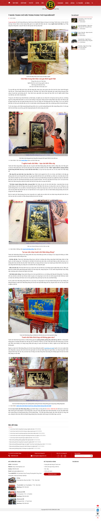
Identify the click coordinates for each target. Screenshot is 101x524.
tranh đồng (24, 160)
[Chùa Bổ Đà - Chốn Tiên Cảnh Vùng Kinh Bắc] (74, 20)
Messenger (98, 515)
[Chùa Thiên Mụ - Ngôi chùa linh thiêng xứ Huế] (74, 34)
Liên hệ (72, 3)
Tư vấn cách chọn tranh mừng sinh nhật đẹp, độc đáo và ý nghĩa (24, 435)
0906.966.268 (25, 496)
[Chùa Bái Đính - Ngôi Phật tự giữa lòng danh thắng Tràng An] (74, 40)
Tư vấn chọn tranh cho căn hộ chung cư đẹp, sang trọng (22, 431)
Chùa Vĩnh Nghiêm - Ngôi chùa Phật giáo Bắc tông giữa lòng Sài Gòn (85, 27)
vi (92, 3)
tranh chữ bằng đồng (28, 249)
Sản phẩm (23, 3)
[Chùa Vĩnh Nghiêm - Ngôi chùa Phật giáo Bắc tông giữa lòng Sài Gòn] (74, 27)
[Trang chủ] (9, 3)
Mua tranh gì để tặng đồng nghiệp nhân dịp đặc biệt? (21, 439)
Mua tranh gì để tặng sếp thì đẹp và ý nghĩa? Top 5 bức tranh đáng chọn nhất (27, 444)
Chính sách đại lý (48, 471)
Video (66, 3)
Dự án (37, 3)
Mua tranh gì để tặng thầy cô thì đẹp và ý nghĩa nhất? (21, 448)
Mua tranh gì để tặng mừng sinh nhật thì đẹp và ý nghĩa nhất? (23, 446)
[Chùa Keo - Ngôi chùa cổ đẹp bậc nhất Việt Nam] (74, 47)
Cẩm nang (60, 3)
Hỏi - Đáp (47, 469)
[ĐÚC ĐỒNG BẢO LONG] (50, 4)
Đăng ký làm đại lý (52, 474)
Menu (88, 3)
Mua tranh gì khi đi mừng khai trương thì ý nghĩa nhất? (21, 442)
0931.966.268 (25, 487)
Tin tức (31, 3)
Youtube (97, 507)
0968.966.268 (14, 456)
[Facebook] (58, 456)
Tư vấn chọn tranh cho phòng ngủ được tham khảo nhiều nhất (23, 433)
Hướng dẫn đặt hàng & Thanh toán (52, 464)
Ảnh (42, 3)
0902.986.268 (25, 503)
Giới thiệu (15, 3)
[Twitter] (61, 456)
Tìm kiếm (80, 3)
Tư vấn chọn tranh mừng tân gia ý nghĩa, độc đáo (20, 437)
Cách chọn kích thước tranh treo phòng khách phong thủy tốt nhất (33, 406)
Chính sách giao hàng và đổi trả (52, 466)
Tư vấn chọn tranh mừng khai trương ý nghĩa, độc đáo (21, 429)
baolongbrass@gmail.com (39, 456)
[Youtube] (65, 456)
